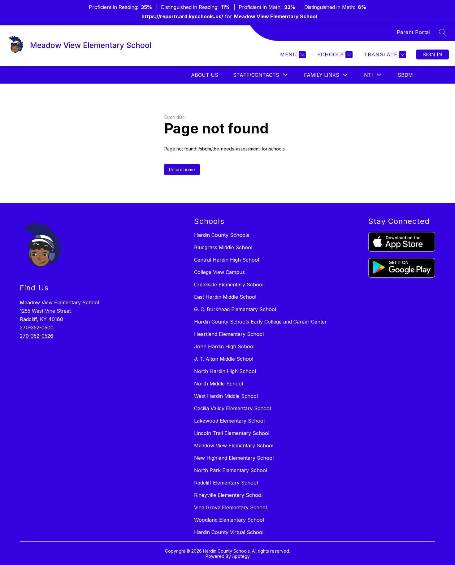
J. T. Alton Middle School (223, 359)
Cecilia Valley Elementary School (232, 408)
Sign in (432, 54)
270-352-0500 (37, 327)
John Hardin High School (224, 346)
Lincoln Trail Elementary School (231, 433)
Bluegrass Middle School (223, 247)
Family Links (321, 75)
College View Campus (219, 272)
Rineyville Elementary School (228, 495)
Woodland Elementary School (229, 520)
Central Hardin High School (226, 260)
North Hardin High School (225, 371)
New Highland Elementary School (234, 458)
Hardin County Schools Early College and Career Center (260, 322)
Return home (182, 169)
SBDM (405, 75)
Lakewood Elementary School (229, 421)
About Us (204, 75)
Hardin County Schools (221, 235)
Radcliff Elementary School (226, 483)
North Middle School (218, 383)
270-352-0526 (36, 336)
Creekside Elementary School (228, 284)
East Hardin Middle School (225, 297)
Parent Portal (414, 32)
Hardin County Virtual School (228, 532)
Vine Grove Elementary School (230, 507)
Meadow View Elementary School (233, 445)
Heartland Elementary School (229, 334)
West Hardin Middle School (226, 396)
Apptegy (241, 556)
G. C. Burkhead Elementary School (235, 309)
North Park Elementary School (230, 470)
